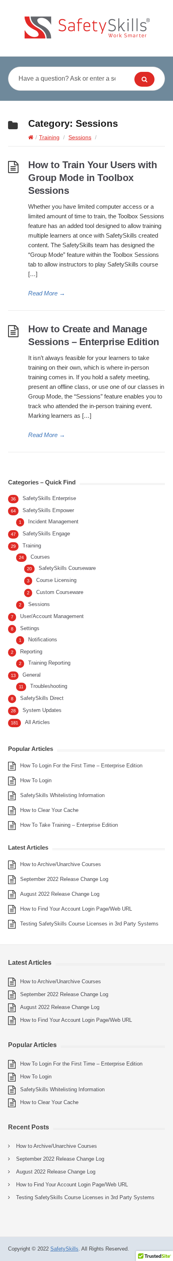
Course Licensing (56, 580)
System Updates (42, 710)
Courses (40, 557)
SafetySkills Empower (48, 510)
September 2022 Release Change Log (64, 879)
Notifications (42, 640)
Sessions (79, 137)
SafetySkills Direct (42, 698)
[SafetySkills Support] (86, 28)
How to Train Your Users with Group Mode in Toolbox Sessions (92, 177)
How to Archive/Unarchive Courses (60, 864)
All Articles (37, 722)
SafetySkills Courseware (67, 568)
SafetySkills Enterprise (49, 498)
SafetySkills (64, 1249)
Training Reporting (49, 663)
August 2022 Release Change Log (59, 894)
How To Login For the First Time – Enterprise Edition (81, 766)
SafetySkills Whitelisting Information (62, 795)
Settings (29, 628)
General (32, 675)
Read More (46, 293)
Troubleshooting (48, 686)
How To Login (35, 780)
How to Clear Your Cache (49, 810)
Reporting (31, 652)
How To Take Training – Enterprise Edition (69, 825)
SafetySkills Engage (46, 534)
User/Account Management (52, 616)
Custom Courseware (59, 592)
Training (49, 137)
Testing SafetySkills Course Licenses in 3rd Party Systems (89, 924)
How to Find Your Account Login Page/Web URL (76, 909)
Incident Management (53, 522)
